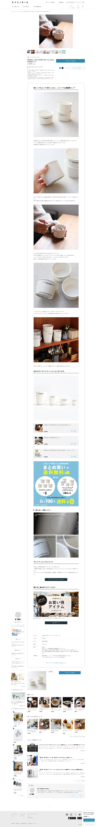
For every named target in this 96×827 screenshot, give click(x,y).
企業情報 (12, 823)
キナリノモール (14, 11)
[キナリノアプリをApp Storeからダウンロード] (72, 818)
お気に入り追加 (90, 824)
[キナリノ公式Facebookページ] (67, 814)
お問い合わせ (30, 817)
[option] (56, 31)
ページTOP (49, 806)
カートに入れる (90, 820)
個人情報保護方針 (24, 823)
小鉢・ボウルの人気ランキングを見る (78, 736)
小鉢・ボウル (58, 635)
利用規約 (17, 823)
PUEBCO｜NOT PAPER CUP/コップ (52, 437)
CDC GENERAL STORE (26, 11)
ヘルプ (29, 815)
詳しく (73, 431)
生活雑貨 (44, 635)
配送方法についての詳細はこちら (17, 653)
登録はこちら (22, 705)
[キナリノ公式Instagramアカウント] (71, 814)
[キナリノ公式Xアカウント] (75, 814)
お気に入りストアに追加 (77, 795)
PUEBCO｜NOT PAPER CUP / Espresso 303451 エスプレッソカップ (59, 450)
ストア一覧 (19, 11)
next (83, 31)
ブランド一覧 (22, 814)
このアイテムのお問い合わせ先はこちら (57, 662)
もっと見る (21, 795)
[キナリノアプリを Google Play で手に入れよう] (81, 818)
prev (29, 31)
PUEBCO (44, 638)
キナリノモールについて (32, 814)
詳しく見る (23, 686)
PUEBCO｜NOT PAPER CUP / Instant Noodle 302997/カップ (57, 425)
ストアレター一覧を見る (80, 780)
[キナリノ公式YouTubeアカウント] (79, 814)
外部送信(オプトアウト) (32, 823)
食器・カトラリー (50, 635)
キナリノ (12, 815)
